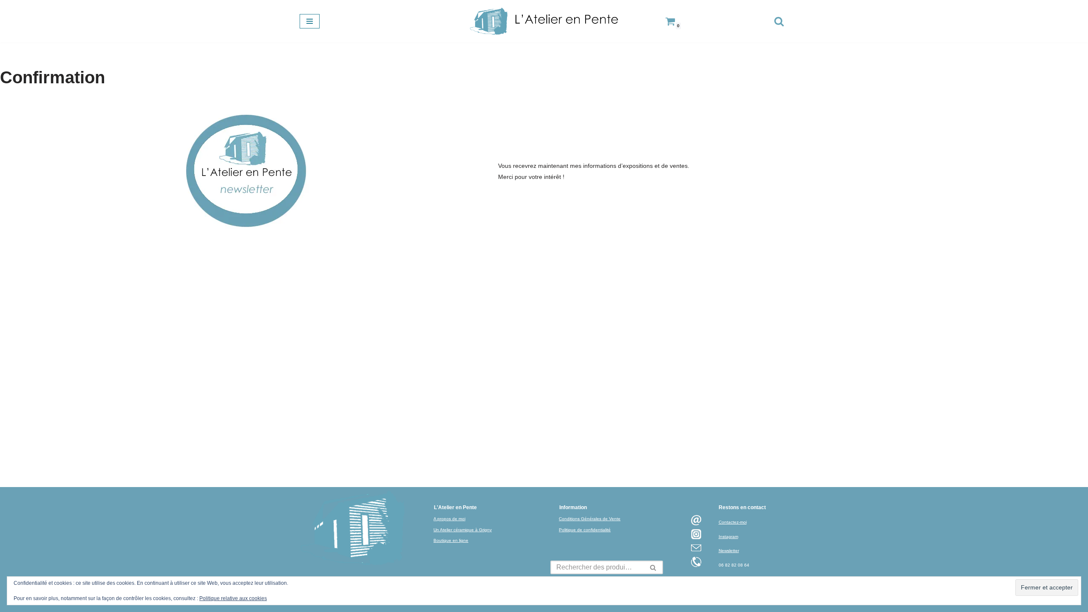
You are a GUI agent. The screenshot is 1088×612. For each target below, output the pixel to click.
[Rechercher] (779, 21)
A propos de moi (449, 518)
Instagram (728, 536)
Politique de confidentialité (585, 529)
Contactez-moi (733, 522)
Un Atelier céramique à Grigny (463, 529)
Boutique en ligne (451, 540)
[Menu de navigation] (310, 21)
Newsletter (729, 550)
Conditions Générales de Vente (589, 518)
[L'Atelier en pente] (544, 21)
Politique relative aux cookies (233, 598)
